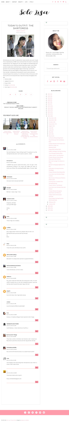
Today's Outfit (20, 30)
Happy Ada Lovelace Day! (55, 149)
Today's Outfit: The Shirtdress (56, 155)
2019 (49, 98)
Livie (8, 358)
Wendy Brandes (13, 87)
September (52, 124)
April (50, 134)
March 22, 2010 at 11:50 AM (12, 200)
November (51, 120)
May (50, 132)
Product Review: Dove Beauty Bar (57, 172)
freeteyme (9, 176)
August (51, 126)
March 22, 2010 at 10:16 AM (12, 178)
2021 (49, 94)
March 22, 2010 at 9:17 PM (11, 303)
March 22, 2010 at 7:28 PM (11, 256)
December (51, 118)
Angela (8, 291)
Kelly (8, 216)
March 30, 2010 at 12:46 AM (12, 372)
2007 (49, 210)
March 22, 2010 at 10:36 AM (12, 189)
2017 (49, 102)
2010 (49, 116)
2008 (49, 208)
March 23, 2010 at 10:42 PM (12, 349)
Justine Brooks (11, 85)
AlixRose (9, 276)
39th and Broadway (12, 254)
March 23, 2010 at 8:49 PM (11, 336)
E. (7, 148)
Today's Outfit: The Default (55, 185)
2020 (49, 96)
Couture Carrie (10, 198)
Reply (37, 157)
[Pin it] (26, 94)
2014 (49, 108)
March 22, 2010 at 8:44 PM (11, 278)
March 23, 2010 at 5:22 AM (11, 325)
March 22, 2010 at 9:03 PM (11, 292)
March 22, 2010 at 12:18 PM (12, 218)
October (51, 122)
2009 (49, 206)
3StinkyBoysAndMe (11, 347)
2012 (49, 112)
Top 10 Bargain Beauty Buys (55, 153)
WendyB (9, 187)
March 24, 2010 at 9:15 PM (11, 360)
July (50, 128)
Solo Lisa (8, 420)
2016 (49, 104)
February (51, 202)
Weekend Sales (52, 147)
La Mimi (9, 227)
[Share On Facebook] (15, 94)
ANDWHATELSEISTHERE (13, 323)
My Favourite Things (12, 334)
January (51, 204)
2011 (49, 114)
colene (8, 302)
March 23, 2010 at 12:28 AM (12, 314)
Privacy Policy (13, 420)
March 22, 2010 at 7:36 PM (11, 267)
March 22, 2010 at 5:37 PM (11, 245)
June (50, 130)
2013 (49, 110)
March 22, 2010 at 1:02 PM (11, 229)
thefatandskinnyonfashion (14, 265)
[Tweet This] (10, 94)
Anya (8, 243)
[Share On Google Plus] (21, 94)
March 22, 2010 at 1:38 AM (11, 149)
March (50, 136)
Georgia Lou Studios (25, 420)
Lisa (8, 313)
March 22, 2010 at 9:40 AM (11, 162)
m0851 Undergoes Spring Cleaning (57, 151)
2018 (49, 100)
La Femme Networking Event (56, 138)
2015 (49, 106)
